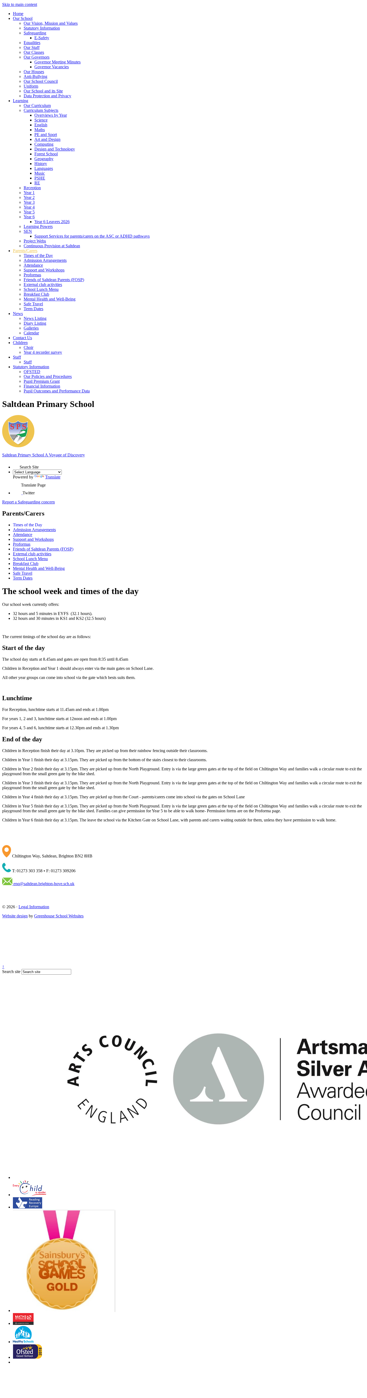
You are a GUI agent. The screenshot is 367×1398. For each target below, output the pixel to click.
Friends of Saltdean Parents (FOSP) (54, 279)
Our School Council (41, 81)
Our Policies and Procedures (48, 376)
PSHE (39, 178)
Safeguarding (35, 33)
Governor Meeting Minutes (57, 62)
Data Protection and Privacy (47, 96)
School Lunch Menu (41, 289)
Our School (23, 18)
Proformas (32, 275)
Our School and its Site (43, 91)
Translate (52, 477)
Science (41, 120)
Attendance (33, 265)
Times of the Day (38, 255)
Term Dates (33, 308)
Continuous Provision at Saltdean (52, 246)
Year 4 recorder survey (43, 352)
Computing (43, 144)
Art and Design (47, 139)
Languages (43, 168)
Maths (39, 129)
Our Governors (36, 57)
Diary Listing (35, 323)
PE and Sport (45, 134)
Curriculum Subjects (41, 110)
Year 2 (29, 197)
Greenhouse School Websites (59, 916)
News (18, 313)
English (40, 125)
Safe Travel (33, 304)
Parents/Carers (25, 250)
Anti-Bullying (35, 76)
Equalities (32, 42)
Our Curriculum (37, 105)
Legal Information (34, 906)
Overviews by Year (50, 115)
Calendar (31, 333)
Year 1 (29, 192)
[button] (16, 465)
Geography (43, 158)
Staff (17, 357)
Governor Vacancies (51, 67)
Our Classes (34, 52)
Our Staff (31, 47)
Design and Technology (54, 149)
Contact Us (22, 337)
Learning (20, 100)
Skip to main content (19, 4)
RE (37, 183)
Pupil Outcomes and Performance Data (57, 391)
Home (18, 13)
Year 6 (29, 216)
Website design (15, 916)
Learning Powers (38, 226)
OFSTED (32, 371)
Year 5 (29, 212)
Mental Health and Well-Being (49, 299)
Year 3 (29, 202)
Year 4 (29, 207)
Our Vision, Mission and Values (51, 23)
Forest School (46, 154)
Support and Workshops (44, 270)
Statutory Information (42, 28)
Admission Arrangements (45, 260)
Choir (28, 347)
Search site (11, 971)
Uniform (31, 86)
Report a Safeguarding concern (28, 502)
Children (20, 342)
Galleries (31, 328)
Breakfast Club (36, 294)
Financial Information (42, 386)
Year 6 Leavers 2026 (52, 221)
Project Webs (35, 241)
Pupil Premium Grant (42, 381)
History (40, 163)
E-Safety (41, 37)
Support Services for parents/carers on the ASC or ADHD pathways (92, 236)
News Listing (35, 318)
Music (39, 173)
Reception (32, 187)
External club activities (43, 284)
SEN (28, 231)
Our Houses (34, 71)
